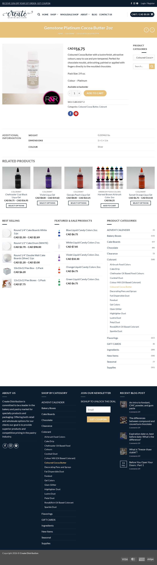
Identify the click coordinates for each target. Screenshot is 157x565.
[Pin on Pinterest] (75, 113)
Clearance (112, 253)
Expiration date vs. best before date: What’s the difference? (141, 436)
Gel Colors (115, 304)
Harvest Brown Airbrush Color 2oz (109, 196)
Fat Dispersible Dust (119, 295)
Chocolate (112, 247)
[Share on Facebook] (70, 113)
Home (45, 14)
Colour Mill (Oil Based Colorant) (125, 282)
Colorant (70, 34)
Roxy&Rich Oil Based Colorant (124, 326)
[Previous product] (152, 30)
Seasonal (111, 361)
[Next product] (146, 30)
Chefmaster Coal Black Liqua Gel (16, 196)
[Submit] (152, 66)
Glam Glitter (116, 309)
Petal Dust (115, 322)
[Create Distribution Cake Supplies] (17, 14)
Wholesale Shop (69, 14)
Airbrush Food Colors (120, 264)
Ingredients (113, 349)
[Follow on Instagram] (134, 3)
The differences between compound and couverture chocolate (142, 421)
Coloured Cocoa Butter (88, 34)
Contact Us (105, 14)
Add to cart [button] (109, 206)
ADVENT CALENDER (118, 229)
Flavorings (112, 337)
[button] (26, 3)
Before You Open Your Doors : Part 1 (141, 464)
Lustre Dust (115, 318)
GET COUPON (98, 419)
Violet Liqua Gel (47, 194)
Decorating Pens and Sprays (123, 291)
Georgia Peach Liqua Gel (78, 194)
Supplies (111, 367)
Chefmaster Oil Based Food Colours (127, 273)
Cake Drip (115, 269)
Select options (16, 206)
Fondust (114, 300)
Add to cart (95, 93)
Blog (94, 14)
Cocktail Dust (116, 278)
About (84, 14)
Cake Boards (113, 241)
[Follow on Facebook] (131, 3)
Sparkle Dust (116, 331)
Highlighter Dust (118, 313)
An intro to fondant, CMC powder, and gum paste (141, 405)
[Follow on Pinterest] (137, 3)
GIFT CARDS (114, 343)
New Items (112, 355)
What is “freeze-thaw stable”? (140, 451)
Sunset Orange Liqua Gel (140, 194)
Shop (53, 14)
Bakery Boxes (114, 235)
